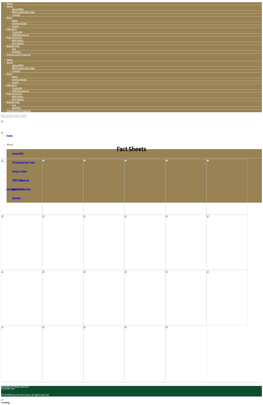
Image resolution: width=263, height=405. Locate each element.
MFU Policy (17, 40)
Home (10, 3)
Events (15, 26)
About (10, 6)
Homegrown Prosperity (19, 54)
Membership (13, 46)
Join (14, 49)
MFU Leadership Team (23, 12)
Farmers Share (19, 23)
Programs (17, 32)
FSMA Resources (20, 34)
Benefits (16, 51)
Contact (16, 15)
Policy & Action (14, 37)
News (9, 17)
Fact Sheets (18, 43)
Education (12, 29)
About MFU (18, 9)
